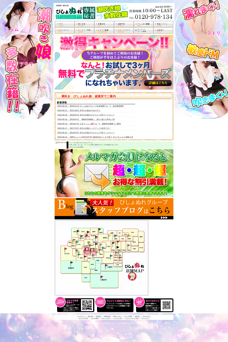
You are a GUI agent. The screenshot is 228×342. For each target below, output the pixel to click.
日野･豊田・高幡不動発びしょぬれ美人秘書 (77, 250)
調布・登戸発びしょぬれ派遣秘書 (103, 248)
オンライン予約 (83, 318)
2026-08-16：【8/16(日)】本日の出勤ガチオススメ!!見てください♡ (86, 133)
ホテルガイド (147, 316)
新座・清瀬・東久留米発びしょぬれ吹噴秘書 (100, 229)
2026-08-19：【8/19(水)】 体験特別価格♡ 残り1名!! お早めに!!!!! (86, 119)
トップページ (81, 316)
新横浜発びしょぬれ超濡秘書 (102, 277)
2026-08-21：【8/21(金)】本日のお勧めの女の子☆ (78, 110)
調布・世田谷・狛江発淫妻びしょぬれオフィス (97, 252)
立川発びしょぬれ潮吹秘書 (77, 242)
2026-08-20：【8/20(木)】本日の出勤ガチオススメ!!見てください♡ (86, 115)
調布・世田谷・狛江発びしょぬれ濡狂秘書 (111, 255)
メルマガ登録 (95, 318)
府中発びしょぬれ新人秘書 (87, 249)
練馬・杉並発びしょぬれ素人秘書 (109, 236)
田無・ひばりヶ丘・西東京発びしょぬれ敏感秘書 (96, 237)
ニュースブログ (118, 318)
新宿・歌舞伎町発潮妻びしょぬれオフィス (118, 247)
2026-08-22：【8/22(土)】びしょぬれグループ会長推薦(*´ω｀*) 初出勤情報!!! (90, 106)
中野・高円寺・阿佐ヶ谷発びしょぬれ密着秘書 (113, 243)
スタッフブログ (106, 318)
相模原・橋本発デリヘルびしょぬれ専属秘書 (114, 12)
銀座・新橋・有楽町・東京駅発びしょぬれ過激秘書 (129, 245)
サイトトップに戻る (76, 147)
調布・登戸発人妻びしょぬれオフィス (100, 250)
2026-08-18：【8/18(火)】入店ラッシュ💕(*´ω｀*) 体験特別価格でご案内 (89, 124)
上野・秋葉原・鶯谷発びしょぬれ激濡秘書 (129, 235)
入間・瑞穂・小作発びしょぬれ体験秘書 (78, 231)
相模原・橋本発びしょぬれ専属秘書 (72, 262)
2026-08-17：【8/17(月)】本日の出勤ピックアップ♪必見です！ (84, 128)
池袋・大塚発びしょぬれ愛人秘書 (115, 235)
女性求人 (137, 316)
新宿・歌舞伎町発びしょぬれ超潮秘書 (118, 241)
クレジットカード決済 (131, 318)
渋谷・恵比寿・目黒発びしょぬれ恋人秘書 (116, 252)
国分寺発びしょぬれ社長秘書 (89, 243)
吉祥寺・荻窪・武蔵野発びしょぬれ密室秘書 (101, 244)
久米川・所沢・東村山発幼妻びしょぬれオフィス (88, 232)
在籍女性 (98, 316)
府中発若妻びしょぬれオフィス (92, 249)
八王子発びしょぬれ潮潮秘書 (66, 249)
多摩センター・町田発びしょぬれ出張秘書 (79, 254)
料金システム (117, 316)
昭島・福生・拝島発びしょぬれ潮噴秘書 (73, 241)
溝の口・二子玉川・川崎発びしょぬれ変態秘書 (106, 265)
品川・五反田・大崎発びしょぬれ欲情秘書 (120, 257)
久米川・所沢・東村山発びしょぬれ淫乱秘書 (87, 235)
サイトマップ (145, 318)
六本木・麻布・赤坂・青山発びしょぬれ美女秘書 (120, 252)
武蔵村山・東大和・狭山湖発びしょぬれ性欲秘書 (82, 236)
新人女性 (90, 316)
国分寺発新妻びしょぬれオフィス (90, 245)
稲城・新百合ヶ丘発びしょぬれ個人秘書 (93, 255)
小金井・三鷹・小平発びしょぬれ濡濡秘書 (96, 244)
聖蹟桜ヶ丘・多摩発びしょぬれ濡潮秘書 (85, 256)
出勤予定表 (107, 316)
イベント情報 (128, 316)
